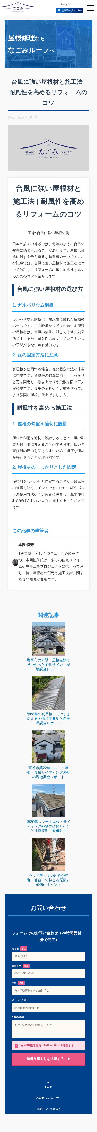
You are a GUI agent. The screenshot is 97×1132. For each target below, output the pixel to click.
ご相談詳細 (18, 1017)
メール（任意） (20, 1000)
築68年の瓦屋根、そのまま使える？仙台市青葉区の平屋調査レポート (48, 718)
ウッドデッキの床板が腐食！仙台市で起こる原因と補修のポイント (48, 880)
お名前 (19, 948)
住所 (17, 983)
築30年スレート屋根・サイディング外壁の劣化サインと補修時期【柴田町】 (48, 826)
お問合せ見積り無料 (72, 10)
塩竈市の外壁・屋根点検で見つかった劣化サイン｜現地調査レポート (48, 664)
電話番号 (20, 965)
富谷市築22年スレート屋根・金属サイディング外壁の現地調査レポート (48, 772)
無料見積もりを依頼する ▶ (49, 1059)
